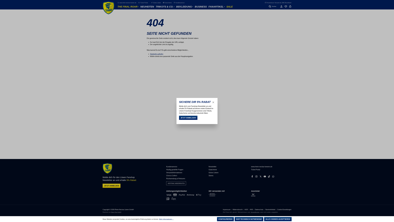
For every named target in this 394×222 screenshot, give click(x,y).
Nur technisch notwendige (249, 219)
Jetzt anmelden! (188, 118)
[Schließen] (213, 102)
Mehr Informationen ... (166, 219)
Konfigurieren (225, 219)
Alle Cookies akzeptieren (278, 219)
